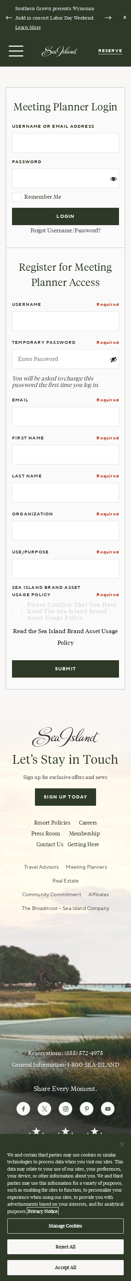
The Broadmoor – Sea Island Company (65, 908)
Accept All (65, 1267)
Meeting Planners (86, 867)
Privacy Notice (42, 1211)
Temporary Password (44, 342)
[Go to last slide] (9, 17)
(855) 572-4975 (83, 1053)
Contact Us (50, 844)
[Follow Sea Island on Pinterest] (87, 1109)
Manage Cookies (66, 1226)
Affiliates (98, 895)
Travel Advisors (41, 867)
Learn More (28, 27)
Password (27, 162)
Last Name (27, 476)
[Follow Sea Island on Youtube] (108, 1109)
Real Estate (65, 881)
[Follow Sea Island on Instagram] (65, 1109)
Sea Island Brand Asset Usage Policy (46, 591)
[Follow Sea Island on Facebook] (23, 1109)
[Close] (122, 1144)
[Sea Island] (59, 50)
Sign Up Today (65, 797)
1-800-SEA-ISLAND (93, 1064)
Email (20, 400)
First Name (28, 438)
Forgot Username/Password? (65, 230)
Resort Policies (52, 822)
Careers (88, 822)
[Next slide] (108, 17)
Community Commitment (51, 895)
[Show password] (113, 180)
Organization (32, 514)
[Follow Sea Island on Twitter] (44, 1109)
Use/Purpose (30, 552)
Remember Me (42, 197)
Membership (84, 833)
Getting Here (83, 844)
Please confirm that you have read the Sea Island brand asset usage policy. (72, 611)
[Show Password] (113, 361)
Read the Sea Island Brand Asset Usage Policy (65, 637)
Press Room (45, 833)
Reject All (65, 1247)
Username (26, 304)
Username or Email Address (53, 126)
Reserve (110, 51)
